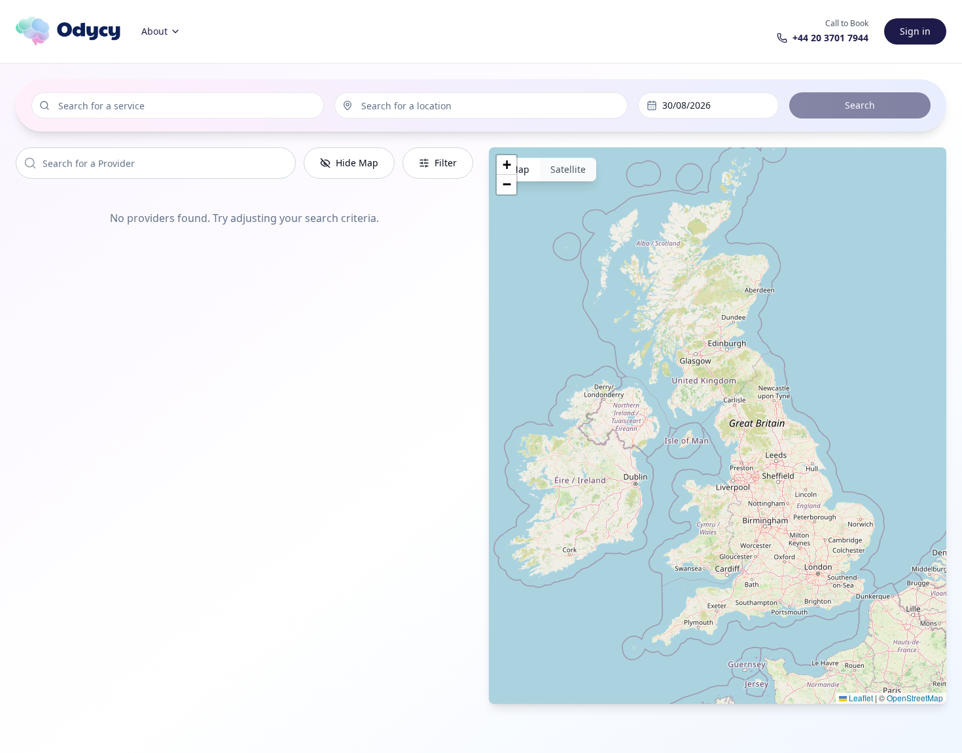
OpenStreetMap (915, 697)
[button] (506, 165)
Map (519, 169)
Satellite (568, 169)
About (154, 31)
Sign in (915, 31)
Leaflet (860, 697)
